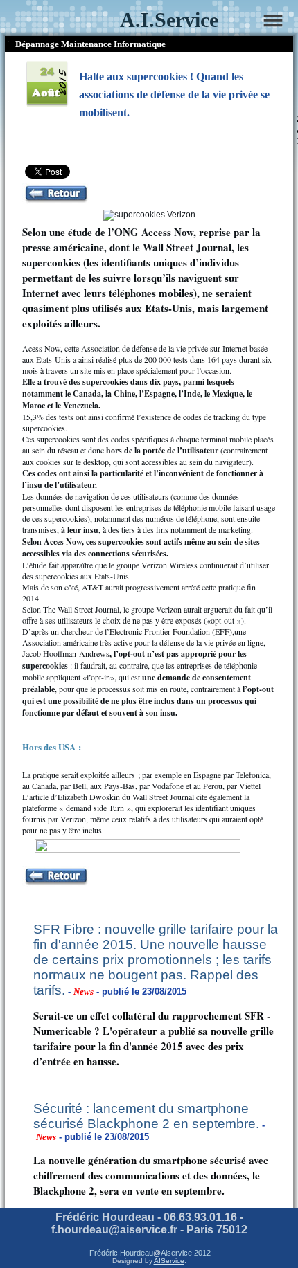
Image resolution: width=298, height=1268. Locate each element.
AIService (169, 1261)
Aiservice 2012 (186, 1253)
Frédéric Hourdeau (121, 1253)
